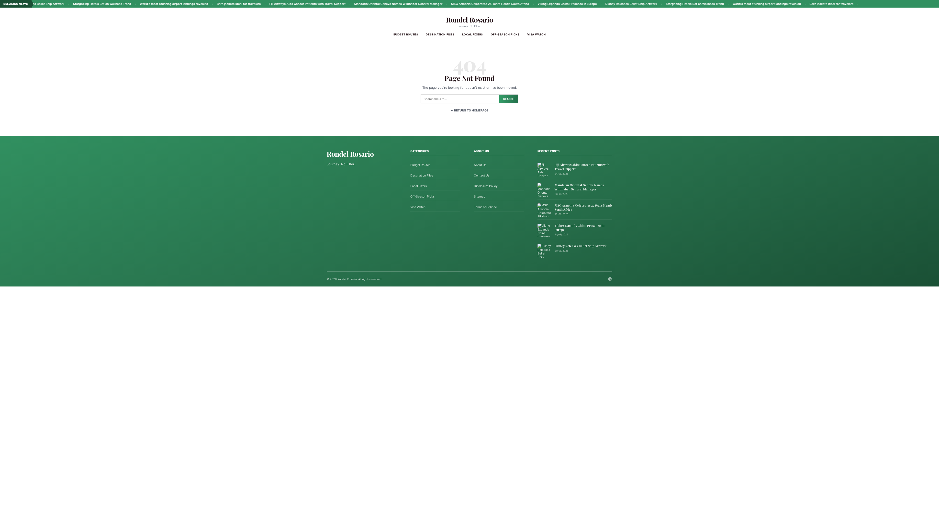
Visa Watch (536, 34)
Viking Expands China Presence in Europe (542, 4)
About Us (480, 165)
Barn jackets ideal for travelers (214, 4)
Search (508, 99)
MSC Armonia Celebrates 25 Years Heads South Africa (465, 4)
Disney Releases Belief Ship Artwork (606, 4)
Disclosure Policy (486, 186)
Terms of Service (485, 207)
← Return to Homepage (469, 110)
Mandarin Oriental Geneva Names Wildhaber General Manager (373, 4)
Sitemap (479, 196)
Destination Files (440, 34)
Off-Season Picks (505, 34)
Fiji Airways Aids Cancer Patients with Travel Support (283, 4)
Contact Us (481, 175)
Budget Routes (405, 34)
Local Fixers (472, 34)
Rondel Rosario (469, 19)
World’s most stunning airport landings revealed (149, 4)
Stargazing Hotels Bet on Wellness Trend (77, 4)
